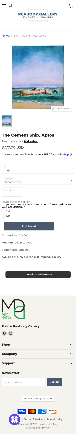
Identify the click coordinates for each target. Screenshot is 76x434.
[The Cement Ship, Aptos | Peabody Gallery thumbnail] (6, 121)
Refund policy (54, 419)
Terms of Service (33, 419)
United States (36, 398)
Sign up (55, 382)
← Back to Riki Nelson (38, 274)
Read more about (20, 141)
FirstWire (44, 427)
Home (6, 35)
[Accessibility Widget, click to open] (14, 419)
